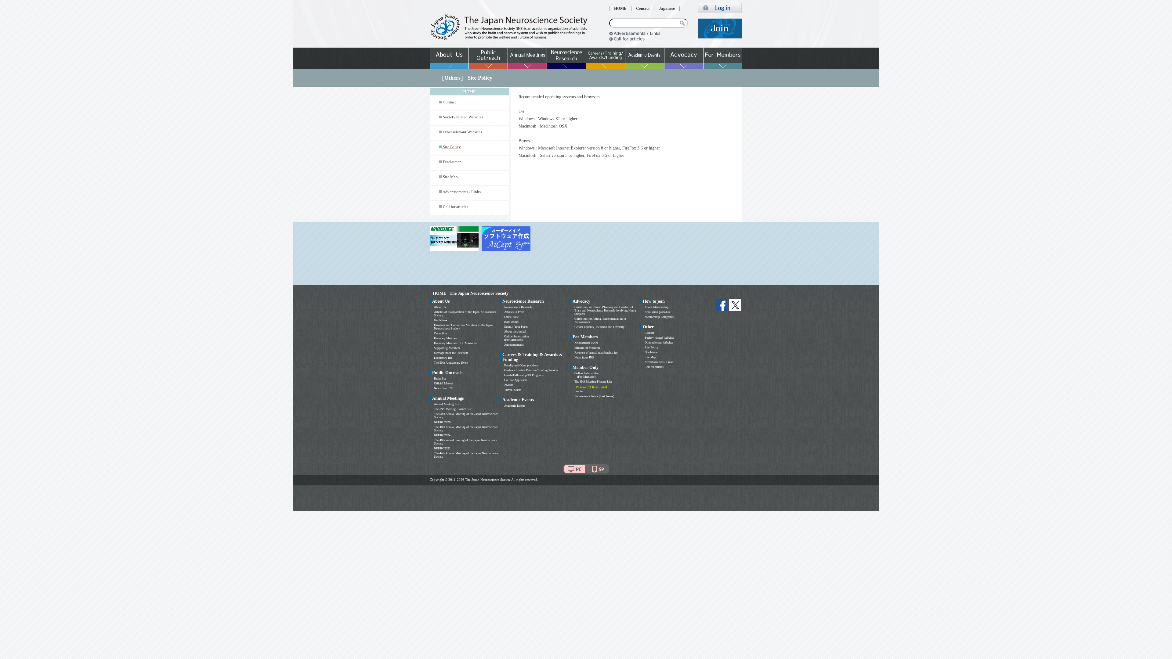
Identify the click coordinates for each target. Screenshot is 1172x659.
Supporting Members (447, 348)
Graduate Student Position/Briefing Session (531, 370)
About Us (440, 307)
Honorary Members (446, 338)
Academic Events (514, 405)
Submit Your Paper (516, 326)
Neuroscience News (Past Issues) (594, 396)
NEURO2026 (442, 422)
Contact (642, 8)
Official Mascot (443, 383)
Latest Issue (511, 317)
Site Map (450, 177)
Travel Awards (512, 389)
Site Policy (651, 347)
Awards (508, 385)
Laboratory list (443, 357)
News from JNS (444, 388)
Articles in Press (514, 312)
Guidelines (440, 320)
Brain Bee (440, 378)
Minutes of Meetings (587, 347)
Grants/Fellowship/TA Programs (524, 375)
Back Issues (511, 321)
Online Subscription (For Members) (516, 338)
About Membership (656, 307)
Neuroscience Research (518, 307)
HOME (620, 8)
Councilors (440, 333)
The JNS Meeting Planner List (453, 409)
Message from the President (451, 353)
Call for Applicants (515, 380)
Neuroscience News (586, 342)
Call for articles (455, 207)
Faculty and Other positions (521, 365)
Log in (578, 391)
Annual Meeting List (447, 404)
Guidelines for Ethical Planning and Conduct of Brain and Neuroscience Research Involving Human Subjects (605, 310)
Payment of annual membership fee (595, 352)
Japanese (667, 8)
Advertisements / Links (462, 192)
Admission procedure (658, 312)
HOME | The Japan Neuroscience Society (470, 293)
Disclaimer (452, 162)
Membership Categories (659, 317)
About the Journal (515, 331)
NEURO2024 (442, 435)
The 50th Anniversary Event (451, 362)
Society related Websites (463, 117)
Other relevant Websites (462, 132)
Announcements (514, 344)
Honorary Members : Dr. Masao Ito (455, 343)
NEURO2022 (442, 448)
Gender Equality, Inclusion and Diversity (599, 327)
